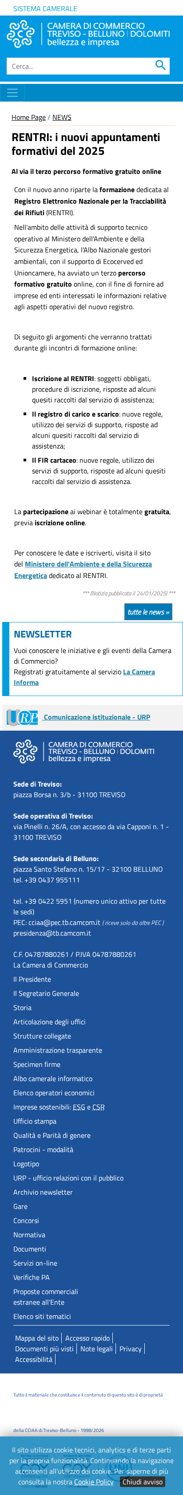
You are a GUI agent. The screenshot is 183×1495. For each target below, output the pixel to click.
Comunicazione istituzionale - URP (96, 717)
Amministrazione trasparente (57, 1050)
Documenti (29, 1248)
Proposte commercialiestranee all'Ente (45, 1296)
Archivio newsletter (43, 1192)
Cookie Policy (94, 1481)
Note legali (96, 1348)
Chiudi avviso (143, 1481)
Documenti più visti (44, 1348)
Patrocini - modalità (43, 1149)
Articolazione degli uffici (49, 1021)
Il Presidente (32, 979)
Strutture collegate (42, 1036)
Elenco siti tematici (42, 1316)
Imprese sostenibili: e (59, 1107)
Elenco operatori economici (54, 1092)
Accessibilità (33, 1359)
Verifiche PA (31, 1277)
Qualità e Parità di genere (52, 1135)
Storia (22, 1007)
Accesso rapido (87, 1338)
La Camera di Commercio (50, 965)
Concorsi (26, 1220)
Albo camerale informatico (52, 1078)
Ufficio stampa (34, 1121)
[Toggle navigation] (12, 93)
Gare (20, 1206)
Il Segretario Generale (46, 993)
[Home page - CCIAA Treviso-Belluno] (88, 34)
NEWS (62, 117)
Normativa (29, 1234)
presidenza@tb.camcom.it (52, 933)
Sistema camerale (45, 8)
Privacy (130, 1348)
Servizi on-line (35, 1263)
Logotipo (26, 1163)
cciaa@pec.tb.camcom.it (64, 922)
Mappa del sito (37, 1338)
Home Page (29, 117)
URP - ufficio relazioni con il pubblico (68, 1177)
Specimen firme (36, 1064)
